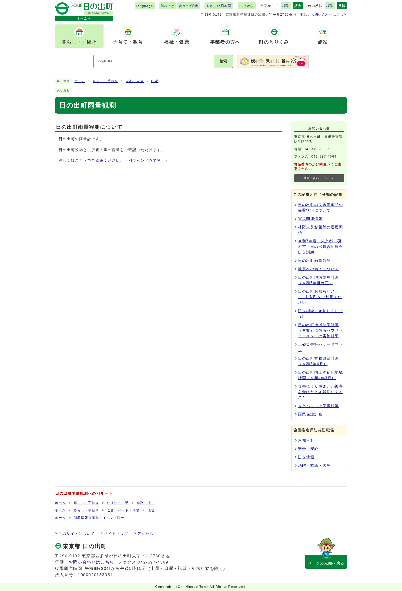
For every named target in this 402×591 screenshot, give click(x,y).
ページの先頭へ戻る (326, 563)
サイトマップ (116, 534)
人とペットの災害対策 (318, 406)
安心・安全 (135, 81)
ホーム (79, 81)
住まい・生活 (118, 503)
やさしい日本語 (218, 6)
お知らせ (306, 440)
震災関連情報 (310, 219)
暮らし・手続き (105, 81)
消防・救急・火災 (314, 465)
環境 (151, 510)
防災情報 (306, 457)
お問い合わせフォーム (319, 178)
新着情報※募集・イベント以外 (99, 518)
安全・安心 (308, 449)
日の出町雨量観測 (314, 261)
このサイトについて (76, 534)
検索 (223, 61)
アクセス (145, 534)
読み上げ (167, 6)
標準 (286, 6)
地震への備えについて (318, 269)
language (144, 6)
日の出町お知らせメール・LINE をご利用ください (320, 296)
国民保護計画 (310, 414)
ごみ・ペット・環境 (123, 510)
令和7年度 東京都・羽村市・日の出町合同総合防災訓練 (320, 246)
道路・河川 (146, 503)
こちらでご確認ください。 (122, 160)
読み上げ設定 (188, 6)
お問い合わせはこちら (329, 14)
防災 (154, 81)
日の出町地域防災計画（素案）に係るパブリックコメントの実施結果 (320, 330)
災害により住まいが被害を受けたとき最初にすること (320, 391)
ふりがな (246, 6)
